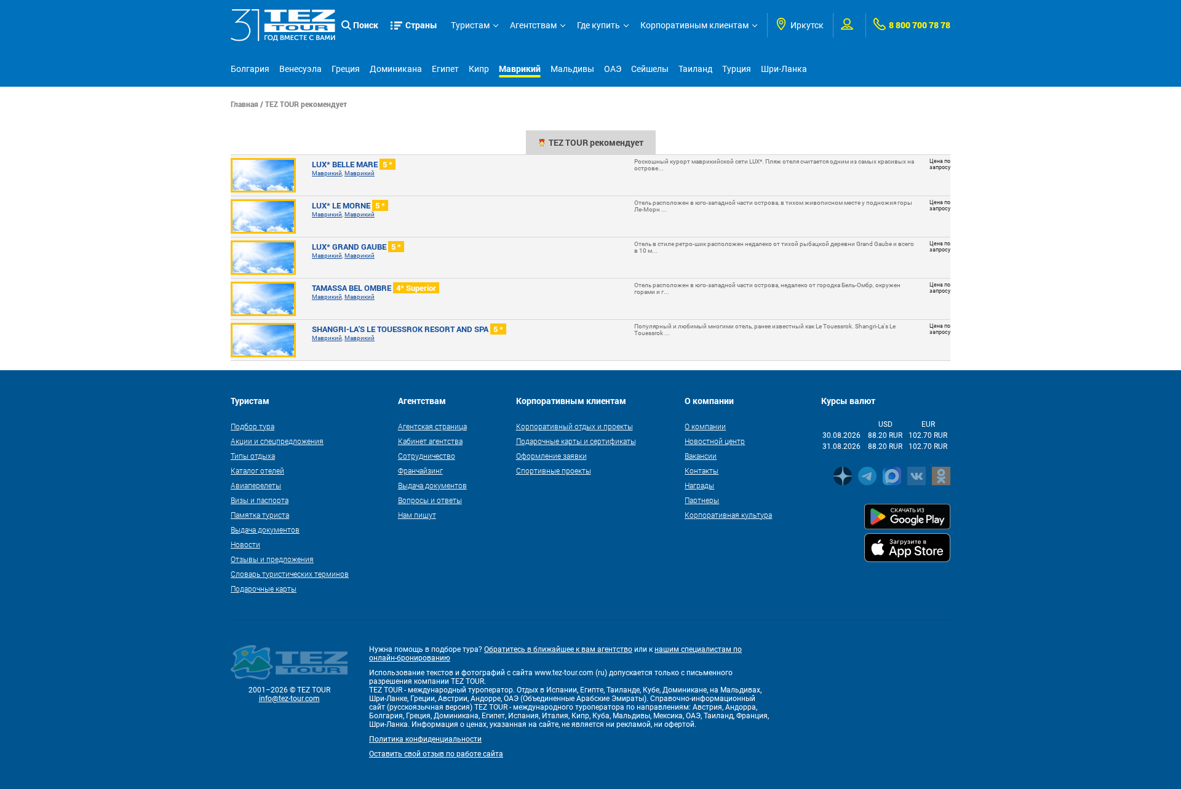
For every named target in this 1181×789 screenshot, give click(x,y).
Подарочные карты (263, 588)
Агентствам (533, 25)
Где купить (598, 25)
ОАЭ (612, 69)
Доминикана (396, 69)
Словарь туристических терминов (290, 574)
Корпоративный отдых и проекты (574, 426)
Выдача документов (265, 529)
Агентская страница (432, 426)
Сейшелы (650, 69)
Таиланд (695, 69)
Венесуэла (300, 69)
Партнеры (702, 500)
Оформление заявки (551, 456)
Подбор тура (252, 426)
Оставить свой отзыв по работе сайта (436, 754)
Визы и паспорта (259, 500)
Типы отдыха (253, 456)
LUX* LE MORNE (348, 205)
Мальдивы (572, 69)
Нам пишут (417, 515)
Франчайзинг (420, 470)
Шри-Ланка (784, 69)
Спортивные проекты (553, 470)
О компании (705, 426)
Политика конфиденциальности (425, 739)
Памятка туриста (260, 515)
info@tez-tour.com (289, 698)
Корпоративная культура (728, 515)
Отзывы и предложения (272, 559)
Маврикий (520, 68)
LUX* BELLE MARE (352, 164)
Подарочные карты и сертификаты (576, 441)
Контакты (701, 470)
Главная (244, 104)
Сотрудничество (426, 456)
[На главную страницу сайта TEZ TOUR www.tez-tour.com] (283, 25)
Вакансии (701, 456)
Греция (346, 69)
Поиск (365, 25)
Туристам (470, 25)
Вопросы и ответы (430, 500)
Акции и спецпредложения (277, 441)
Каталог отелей (257, 470)
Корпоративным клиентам (694, 25)
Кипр (479, 69)
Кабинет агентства (430, 441)
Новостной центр (715, 441)
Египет (445, 69)
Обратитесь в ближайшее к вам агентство (558, 649)
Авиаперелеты (256, 485)
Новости (245, 544)
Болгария (250, 69)
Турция (736, 69)
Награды (699, 485)
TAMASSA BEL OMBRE (374, 287)
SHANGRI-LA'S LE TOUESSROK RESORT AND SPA (407, 329)
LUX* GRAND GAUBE (356, 246)
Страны (421, 25)
